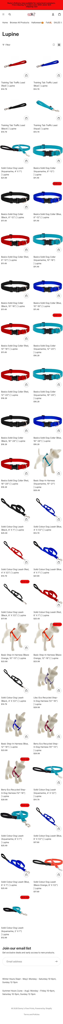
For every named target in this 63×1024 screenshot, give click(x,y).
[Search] (9, 14)
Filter (8, 44)
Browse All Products (19, 22)
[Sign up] (56, 961)
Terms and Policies (31, 1014)
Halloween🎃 (37, 22)
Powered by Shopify (43, 1008)
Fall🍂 (49, 22)
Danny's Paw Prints (26, 1008)
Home (5, 22)
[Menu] (3, 14)
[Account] (53, 14)
